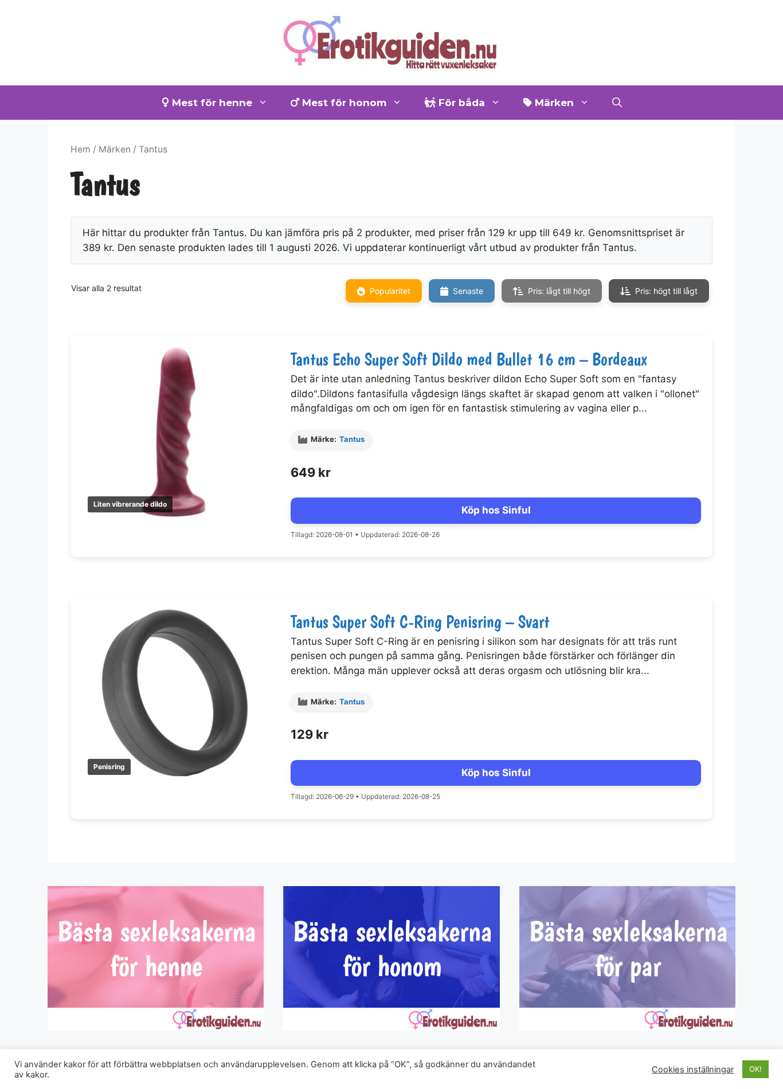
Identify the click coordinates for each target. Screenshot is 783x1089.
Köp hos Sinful (496, 510)
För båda (460, 102)
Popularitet (390, 291)
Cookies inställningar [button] (693, 1069)
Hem (81, 149)
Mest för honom (342, 102)
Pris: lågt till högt (559, 291)
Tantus (352, 439)
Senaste (468, 291)
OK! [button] (755, 1069)
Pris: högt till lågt (666, 291)
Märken (553, 102)
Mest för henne (210, 102)
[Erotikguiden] (391, 42)
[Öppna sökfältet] (617, 102)
